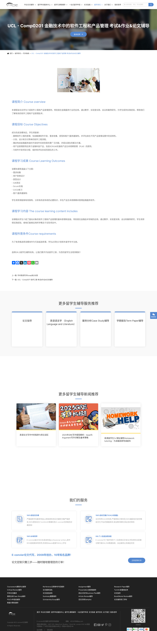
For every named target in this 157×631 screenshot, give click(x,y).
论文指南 (88, 5)
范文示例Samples (84, 599)
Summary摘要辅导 (49, 596)
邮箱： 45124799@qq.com (74, 621)
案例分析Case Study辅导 (95, 320)
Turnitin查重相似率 (121, 590)
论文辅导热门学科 (120, 599)
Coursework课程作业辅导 (16, 587)
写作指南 (26, 53)
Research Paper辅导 (121, 587)
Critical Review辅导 (14, 590)
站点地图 (39, 630)
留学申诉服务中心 (45, 5)
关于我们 (108, 5)
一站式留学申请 (75, 5)
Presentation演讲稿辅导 (87, 590)
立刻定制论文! (137, 560)
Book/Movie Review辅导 (123, 596)
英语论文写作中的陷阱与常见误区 (34, 435)
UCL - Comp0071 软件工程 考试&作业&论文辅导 (35, 280)
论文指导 (27, 320)
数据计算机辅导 (12, 603)
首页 (11, 53)
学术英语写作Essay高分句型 (28, 275)
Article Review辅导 (85, 596)
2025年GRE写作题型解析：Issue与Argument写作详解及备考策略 (77, 436)
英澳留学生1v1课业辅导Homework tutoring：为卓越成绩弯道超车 (119, 439)
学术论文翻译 (12, 593)
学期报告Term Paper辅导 (130, 320)
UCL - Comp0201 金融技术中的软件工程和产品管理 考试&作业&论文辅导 (56, 53)
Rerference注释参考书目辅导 (53, 587)
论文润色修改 (47, 593)
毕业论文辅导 (30, 5)
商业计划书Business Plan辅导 (89, 593)
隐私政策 (50, 630)
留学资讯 (98, 5)
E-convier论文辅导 (22, 622)
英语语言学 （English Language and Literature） (61, 322)
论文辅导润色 (47, 590)
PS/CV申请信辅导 (13, 599)
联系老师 (118, 5)
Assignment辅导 (84, 587)
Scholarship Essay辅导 (51, 599)
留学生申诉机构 (54, 621)
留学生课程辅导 (60, 5)
